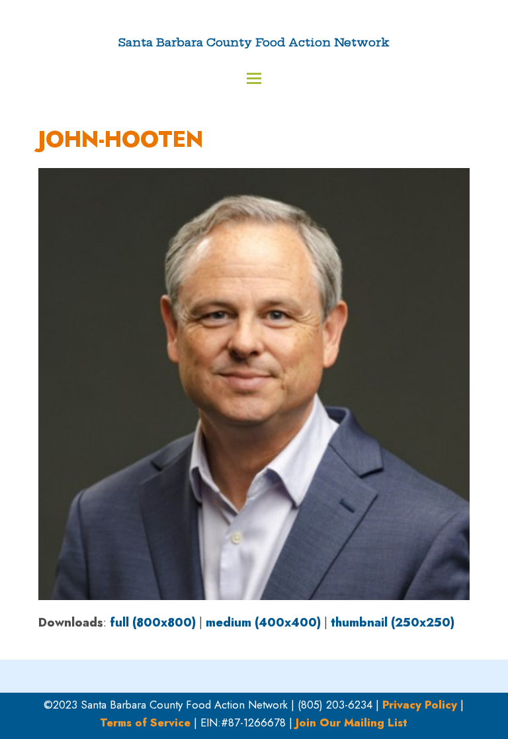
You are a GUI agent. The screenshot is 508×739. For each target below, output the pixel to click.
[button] (254, 78)
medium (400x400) (263, 622)
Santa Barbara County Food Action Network (254, 42)
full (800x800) (153, 622)
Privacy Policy (419, 705)
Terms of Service (145, 722)
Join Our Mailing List (351, 722)
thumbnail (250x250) (392, 622)
